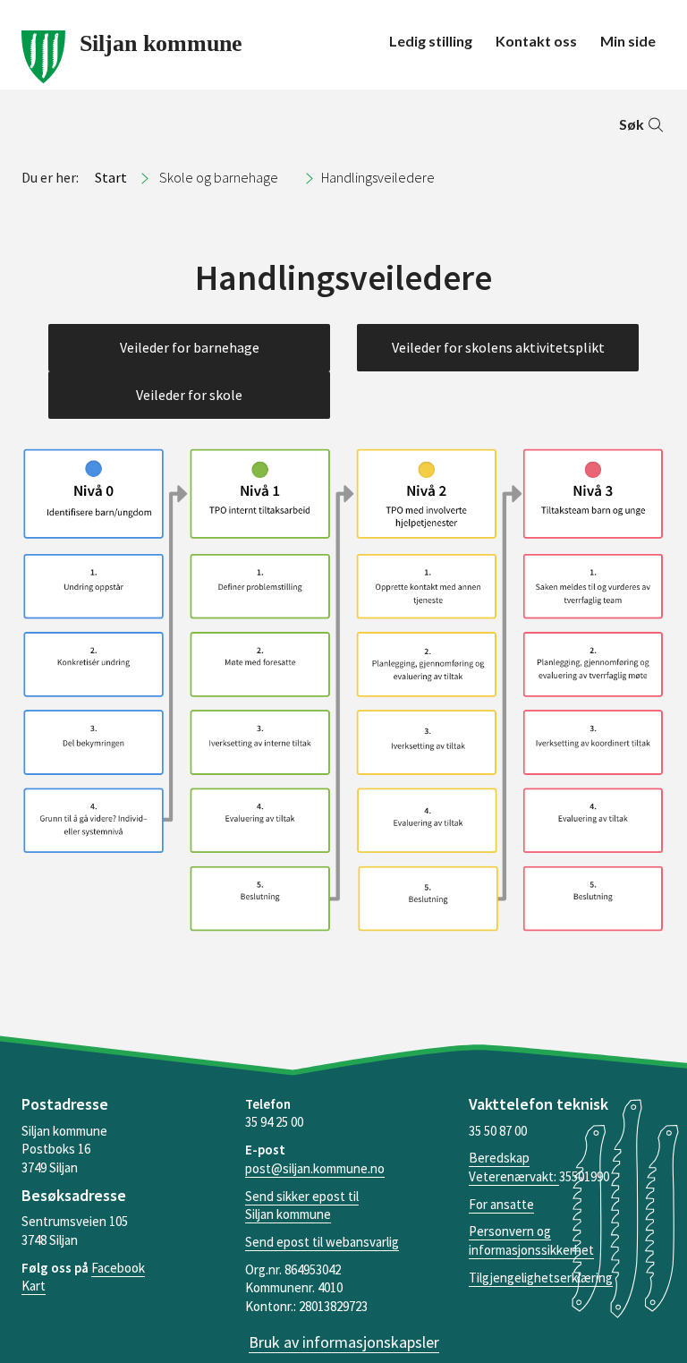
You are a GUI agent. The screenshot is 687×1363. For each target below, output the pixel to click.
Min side (628, 40)
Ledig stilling (430, 40)
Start (111, 177)
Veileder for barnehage (189, 347)
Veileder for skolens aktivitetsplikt (498, 347)
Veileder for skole (189, 395)
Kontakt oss (536, 40)
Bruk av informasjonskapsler (344, 1342)
